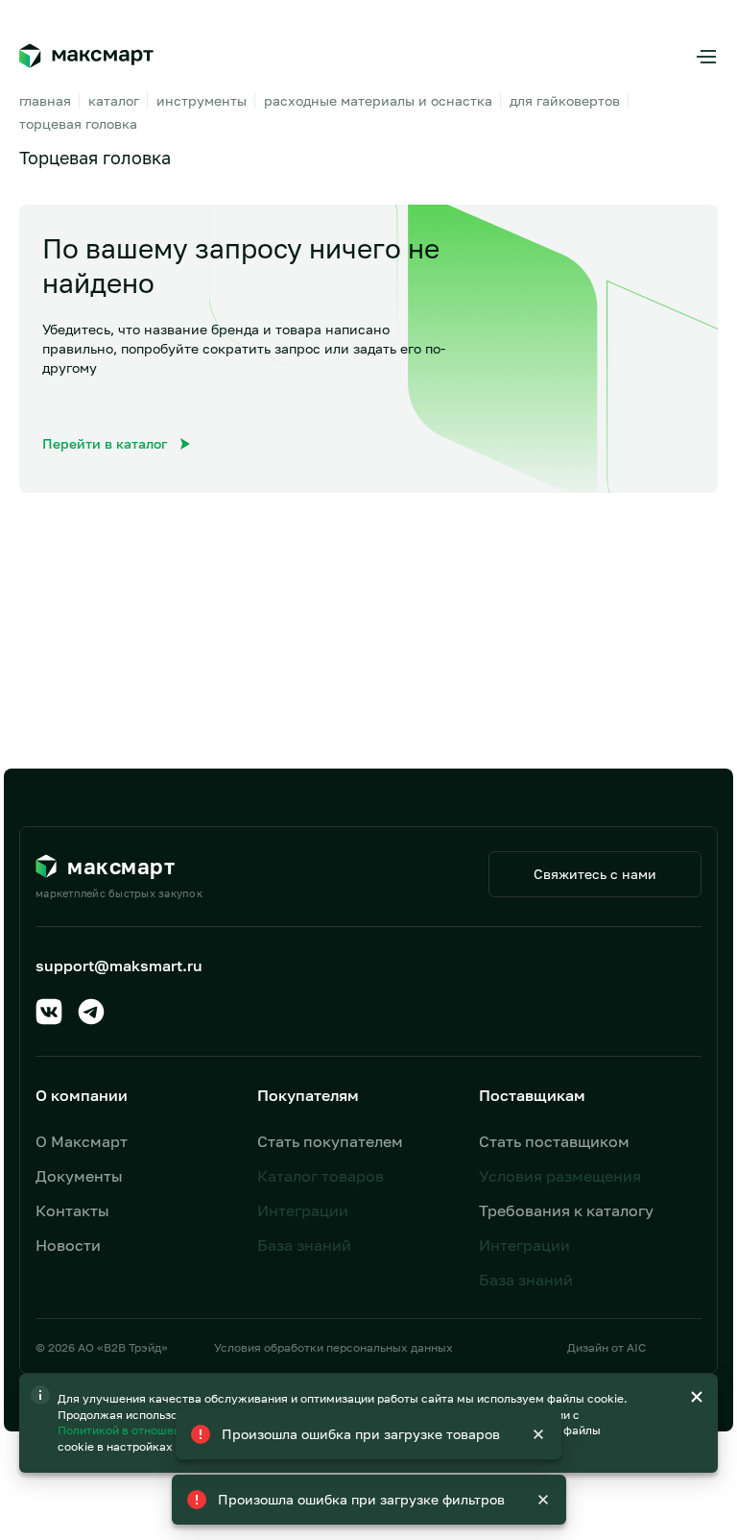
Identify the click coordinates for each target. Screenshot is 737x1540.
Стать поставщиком (554, 1141)
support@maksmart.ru (119, 965)
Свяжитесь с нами (595, 874)
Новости (68, 1245)
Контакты (72, 1210)
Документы (79, 1176)
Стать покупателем (330, 1141)
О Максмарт (82, 1141)
